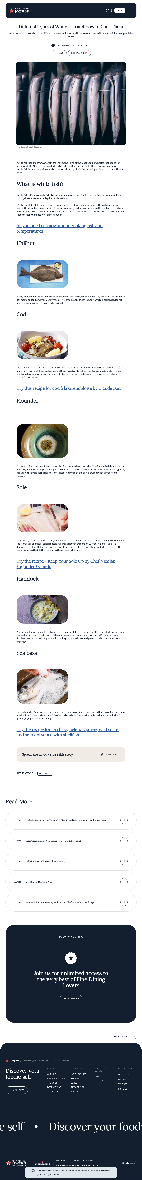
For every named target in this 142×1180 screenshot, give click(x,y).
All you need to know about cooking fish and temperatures (60, 228)
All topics (76, 1091)
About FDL (100, 1076)
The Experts (53, 1083)
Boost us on (77, 53)
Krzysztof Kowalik (27, 147)
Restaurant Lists (56, 1078)
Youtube (122, 1084)
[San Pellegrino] (42, 1164)
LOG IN (55, 1174)
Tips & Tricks (77, 1087)
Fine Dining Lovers (65, 45)
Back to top (121, 1036)
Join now (18, 1090)
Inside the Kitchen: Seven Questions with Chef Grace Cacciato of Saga (60, 902)
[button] (109, 10)
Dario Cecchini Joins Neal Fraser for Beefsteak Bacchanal (53, 840)
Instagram (124, 1074)
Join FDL (99, 1081)
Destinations (54, 1087)
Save (61, 53)
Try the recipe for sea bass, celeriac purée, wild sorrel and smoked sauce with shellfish (68, 731)
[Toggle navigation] (130, 10)
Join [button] (119, 10)
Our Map (51, 1074)
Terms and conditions (68, 1160)
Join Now (73, 998)
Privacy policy (90, 1160)
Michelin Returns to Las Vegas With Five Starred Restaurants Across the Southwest (66, 820)
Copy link (110, 754)
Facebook (123, 1079)
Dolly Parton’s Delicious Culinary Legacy (45, 861)
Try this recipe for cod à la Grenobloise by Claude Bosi (69, 388)
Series (74, 1083)
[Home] (19, 9)
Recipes (75, 1078)
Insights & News (79, 1074)
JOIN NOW (43, 1174)
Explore (15, 1060)
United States (130, 1163)
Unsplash (38, 147)
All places (52, 1091)
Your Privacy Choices (67, 1165)
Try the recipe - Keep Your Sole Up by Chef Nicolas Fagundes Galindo (66, 563)
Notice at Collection (93, 1165)
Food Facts (45, 773)
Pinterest (123, 1089)
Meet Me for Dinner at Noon (39, 881)
